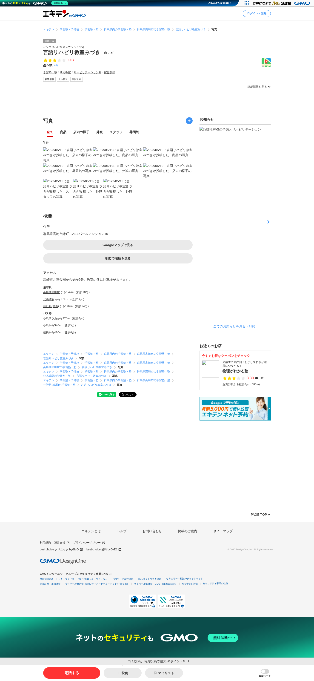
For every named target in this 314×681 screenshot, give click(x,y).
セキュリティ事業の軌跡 (215, 583)
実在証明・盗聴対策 (50, 584)
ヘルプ (121, 531)
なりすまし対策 (190, 584)
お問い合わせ (152, 531)
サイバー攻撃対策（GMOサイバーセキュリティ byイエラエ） (97, 584)
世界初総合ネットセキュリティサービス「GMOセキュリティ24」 (74, 579)
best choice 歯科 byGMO (101, 549)
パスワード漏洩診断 (123, 579)
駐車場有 (49, 79)
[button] (265, 673)
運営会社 (59, 542)
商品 (63, 132)
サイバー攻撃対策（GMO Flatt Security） (155, 584)
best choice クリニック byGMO (59, 549)
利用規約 (45, 542)
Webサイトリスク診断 (149, 579)
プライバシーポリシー (87, 542)
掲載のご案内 (187, 531)
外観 (99, 132)
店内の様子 (81, 132)
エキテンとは (91, 531)
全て (50, 132)
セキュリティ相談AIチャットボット (184, 578)
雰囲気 (134, 132)
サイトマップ (223, 531)
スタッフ (116, 132)
